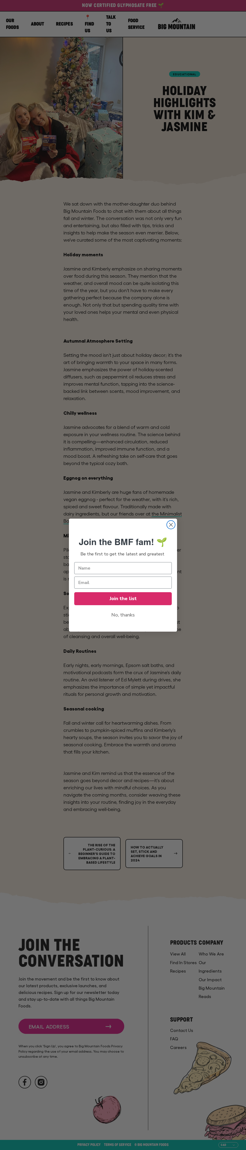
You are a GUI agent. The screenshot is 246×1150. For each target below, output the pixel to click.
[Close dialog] (171, 525)
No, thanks (123, 615)
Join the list (123, 598)
